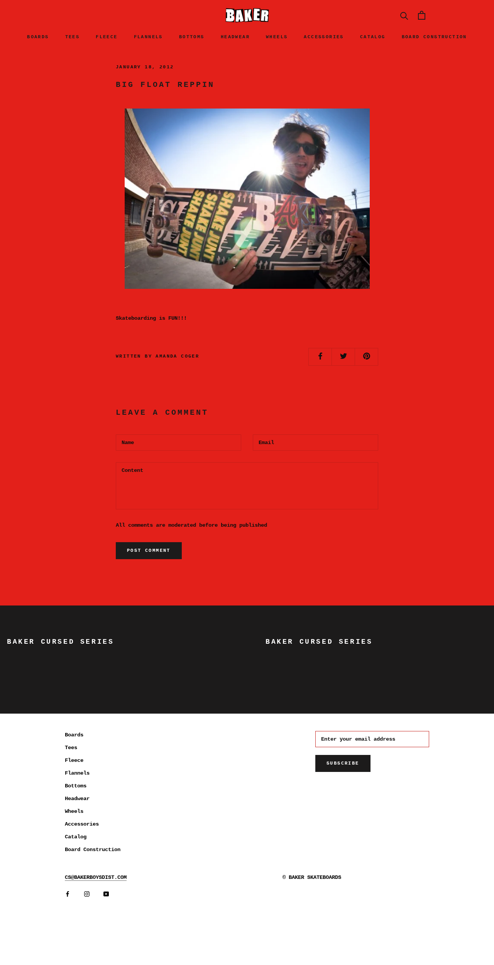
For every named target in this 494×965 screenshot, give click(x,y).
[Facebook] (67, 894)
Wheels (277, 37)
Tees (72, 37)
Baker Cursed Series (60, 642)
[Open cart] (421, 15)
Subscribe (343, 763)
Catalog (373, 37)
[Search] (404, 15)
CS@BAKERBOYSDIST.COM (96, 877)
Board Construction (434, 37)
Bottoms (192, 37)
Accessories (323, 37)
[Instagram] (87, 894)
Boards (38, 37)
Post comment (149, 550)
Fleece (106, 37)
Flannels (148, 37)
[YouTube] (106, 894)
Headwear (235, 37)
